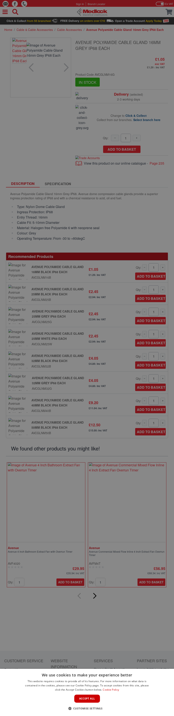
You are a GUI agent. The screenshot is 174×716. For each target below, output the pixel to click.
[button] (87, 708)
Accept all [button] (87, 698)
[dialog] (87, 692)
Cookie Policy (111, 689)
